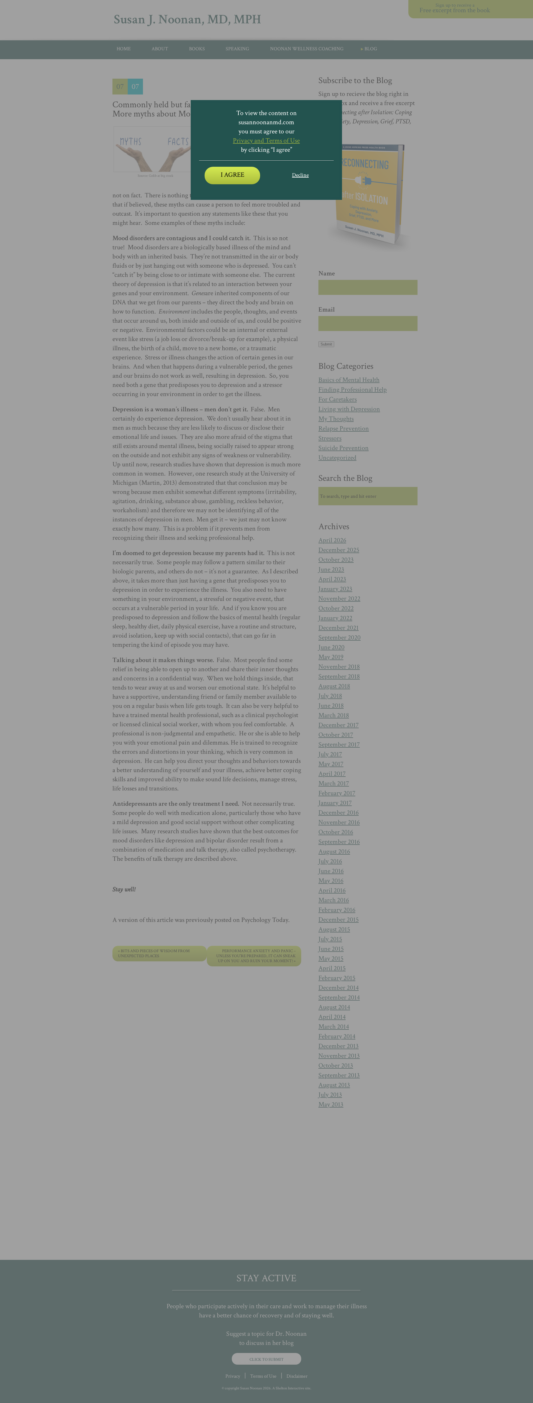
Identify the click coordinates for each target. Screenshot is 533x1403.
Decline (300, 175)
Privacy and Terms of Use (266, 140)
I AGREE (232, 174)
